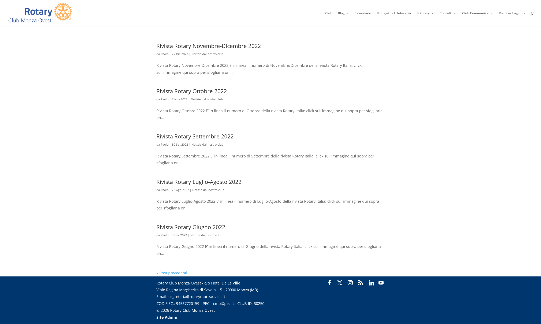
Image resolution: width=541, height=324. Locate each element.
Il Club (327, 13)
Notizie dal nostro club (207, 54)
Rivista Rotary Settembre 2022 (195, 136)
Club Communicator (477, 13)
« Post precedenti (171, 272)
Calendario (362, 13)
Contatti (446, 13)
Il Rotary (423, 13)
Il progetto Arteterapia (394, 13)
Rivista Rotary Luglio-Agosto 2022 (199, 182)
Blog (341, 13)
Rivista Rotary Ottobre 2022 (191, 91)
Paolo (164, 54)
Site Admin (166, 317)
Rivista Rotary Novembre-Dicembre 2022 (208, 46)
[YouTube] (381, 283)
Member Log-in (510, 13)
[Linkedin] (371, 283)
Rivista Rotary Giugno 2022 (190, 227)
